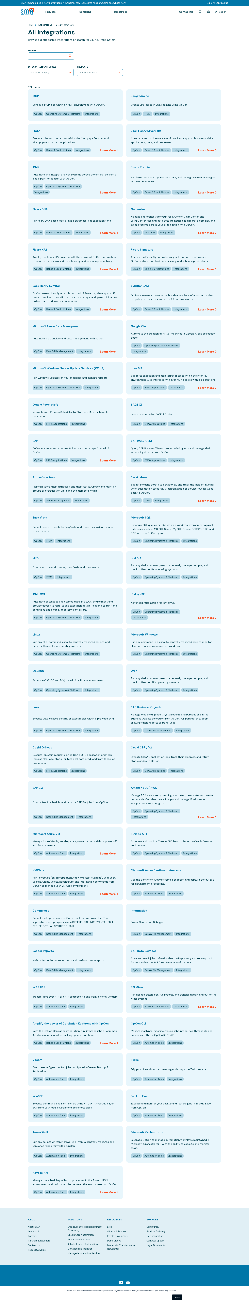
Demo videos (114, 1240)
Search (32, 50)
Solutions (74, 1219)
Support (152, 1219)
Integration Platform (78, 1239)
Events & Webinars (117, 1236)
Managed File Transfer (79, 1248)
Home (30, 25)
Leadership (34, 1231)
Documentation (155, 1236)
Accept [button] (177, 1297)
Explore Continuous (217, 2)
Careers (32, 1236)
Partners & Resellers (39, 1240)
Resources (114, 1219)
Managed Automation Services (83, 1253)
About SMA (34, 1226)
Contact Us (186, 12)
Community (153, 1226)
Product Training (156, 1231)
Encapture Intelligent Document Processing (84, 1228)
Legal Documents (156, 1245)
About (32, 1219)
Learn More (108, 150)
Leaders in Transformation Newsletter (121, 1247)
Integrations (45, 25)
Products (82, 66)
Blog (109, 1226)
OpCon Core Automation (80, 1234)
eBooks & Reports (116, 1231)
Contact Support (155, 1240)
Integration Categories (42, 66)
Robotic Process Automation (82, 1244)
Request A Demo (37, 1249)
